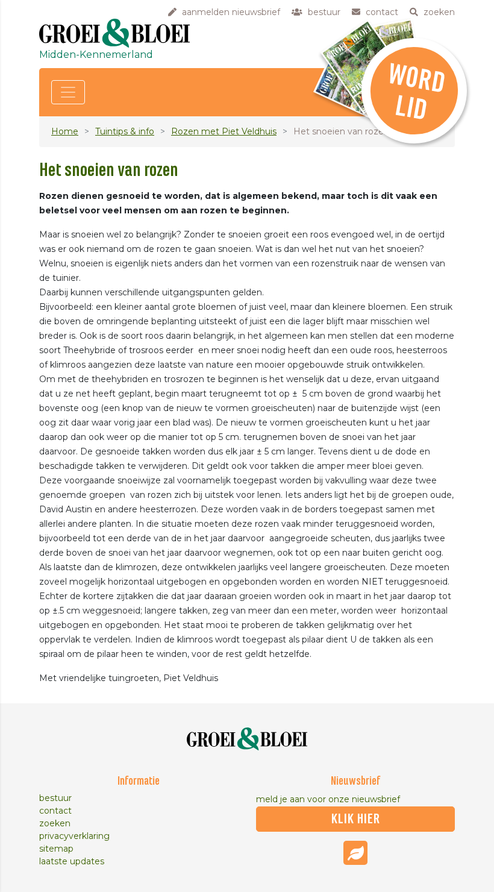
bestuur (55, 798)
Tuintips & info (124, 131)
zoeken (54, 823)
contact (55, 810)
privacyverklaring (74, 836)
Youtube (355, 853)
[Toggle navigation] (68, 92)
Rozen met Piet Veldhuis (224, 131)
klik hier (355, 819)
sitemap (56, 848)
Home (64, 131)
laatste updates (71, 861)
